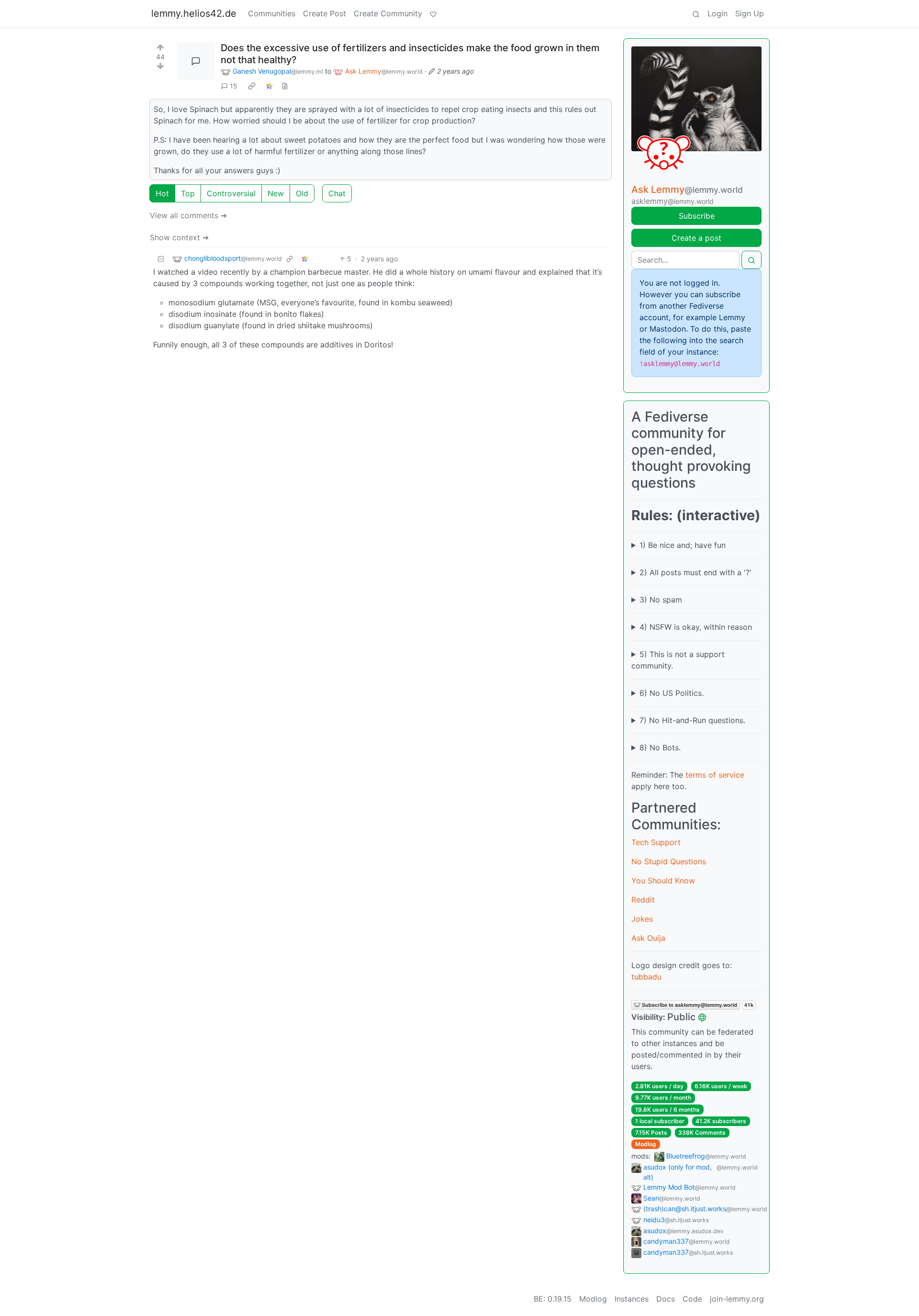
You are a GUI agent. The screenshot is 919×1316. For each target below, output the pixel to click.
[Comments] (196, 61)
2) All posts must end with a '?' (695, 572)
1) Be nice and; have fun (682, 545)
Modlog (645, 1144)
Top (188, 193)
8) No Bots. (660, 747)
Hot (162, 193)
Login (717, 13)
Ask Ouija (648, 938)
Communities (271, 13)
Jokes (642, 919)
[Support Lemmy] (433, 13)
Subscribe (697, 216)
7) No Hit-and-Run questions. (692, 720)
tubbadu (646, 976)
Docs (665, 1299)
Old (302, 193)
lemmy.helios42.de (193, 13)
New (276, 193)
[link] (252, 86)
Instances (632, 1299)
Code (692, 1299)
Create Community (388, 13)
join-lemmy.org (737, 1299)
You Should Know (663, 880)
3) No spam (660, 599)
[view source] (284, 85)
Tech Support (656, 842)
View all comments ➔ (188, 215)
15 (233, 86)
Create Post (324, 13)
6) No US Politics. (671, 693)
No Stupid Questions (668, 861)
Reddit (643, 899)
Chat (337, 193)
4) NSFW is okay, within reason (695, 627)
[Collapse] (160, 258)
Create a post (696, 238)
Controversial (231, 193)
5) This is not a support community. (678, 659)
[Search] (696, 13)
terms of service (714, 775)
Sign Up (749, 13)
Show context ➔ (179, 237)
